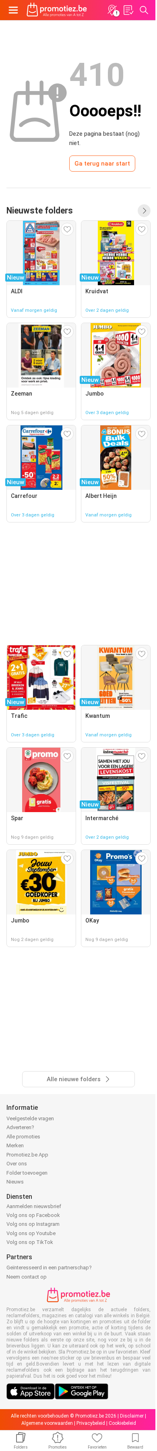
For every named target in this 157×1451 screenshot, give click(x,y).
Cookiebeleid (122, 1423)
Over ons (16, 1164)
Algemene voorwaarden (47, 1423)
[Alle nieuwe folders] (144, 210)
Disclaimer (132, 1416)
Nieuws (15, 1182)
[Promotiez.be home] (57, 10)
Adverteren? (20, 1127)
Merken (15, 1145)
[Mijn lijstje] (128, 10)
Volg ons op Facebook (33, 1215)
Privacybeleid (90, 1423)
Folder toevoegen (27, 1173)
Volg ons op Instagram (33, 1224)
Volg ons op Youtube (31, 1233)
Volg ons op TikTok (29, 1242)
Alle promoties (23, 1137)
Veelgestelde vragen (30, 1118)
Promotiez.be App (27, 1155)
